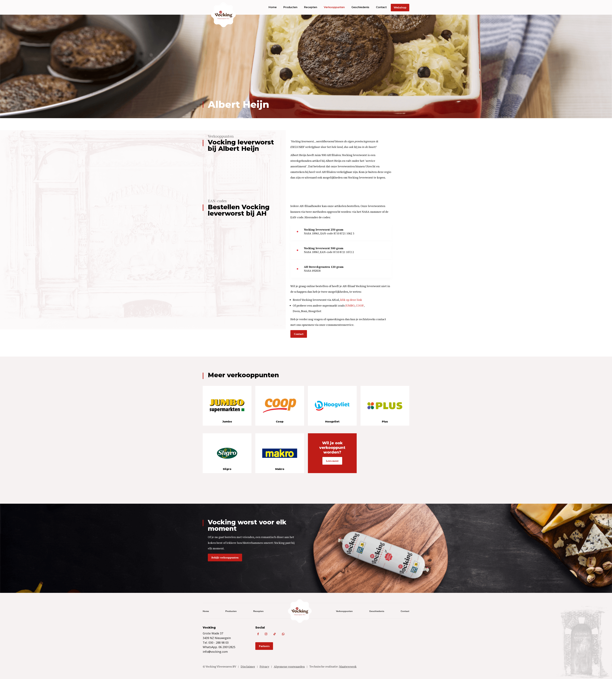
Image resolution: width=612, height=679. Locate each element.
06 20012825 (227, 647)
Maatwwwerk (348, 666)
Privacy (264, 666)
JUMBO (350, 305)
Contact (381, 7)
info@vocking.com (215, 652)
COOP (360, 305)
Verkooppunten (334, 7)
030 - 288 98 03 (218, 642)
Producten (290, 7)
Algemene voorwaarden (289, 666)
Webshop (400, 7)
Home (273, 7)
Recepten (310, 7)
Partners (264, 646)
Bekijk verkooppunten (225, 557)
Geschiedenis (360, 7)
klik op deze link (351, 300)
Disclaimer (248, 666)
